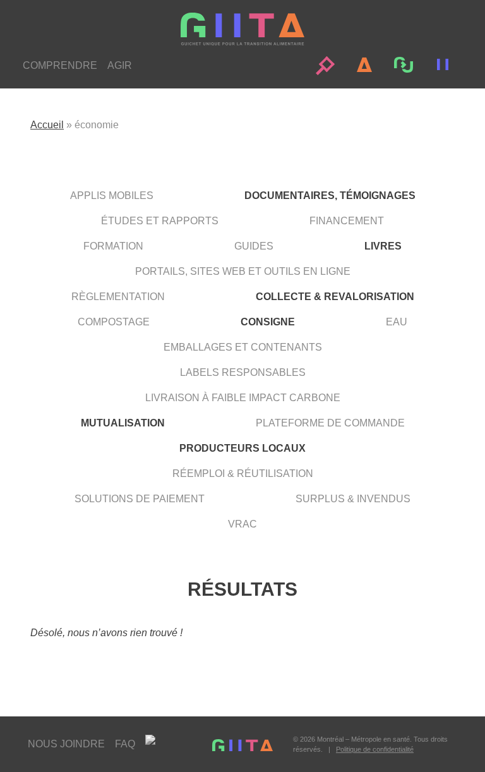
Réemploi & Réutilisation (242, 473)
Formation (113, 246)
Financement (346, 220)
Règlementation (118, 296)
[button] (325, 65)
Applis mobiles (111, 195)
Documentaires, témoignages (330, 195)
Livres (383, 246)
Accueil (47, 124)
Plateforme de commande (330, 423)
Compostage (114, 322)
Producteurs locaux (242, 448)
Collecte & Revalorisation (335, 296)
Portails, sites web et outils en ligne (242, 271)
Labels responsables (243, 372)
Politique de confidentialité (375, 749)
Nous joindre (66, 744)
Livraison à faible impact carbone (242, 397)
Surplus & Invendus (353, 498)
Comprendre (60, 65)
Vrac (242, 524)
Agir (119, 65)
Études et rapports (160, 220)
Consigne (268, 322)
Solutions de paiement (140, 498)
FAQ (125, 744)
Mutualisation (123, 423)
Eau (396, 322)
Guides (253, 246)
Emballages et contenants (243, 347)
